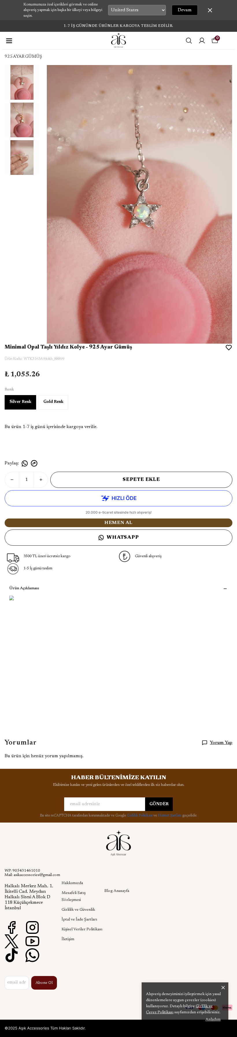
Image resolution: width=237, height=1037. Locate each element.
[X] (11, 941)
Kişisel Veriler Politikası (82, 929)
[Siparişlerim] (201, 40)
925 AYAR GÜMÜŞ (23, 57)
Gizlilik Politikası (140, 815)
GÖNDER (159, 804)
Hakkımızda (72, 883)
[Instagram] (32, 927)
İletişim (68, 939)
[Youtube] (32, 941)
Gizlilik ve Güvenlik (78, 910)
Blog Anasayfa (116, 891)
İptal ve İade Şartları (79, 920)
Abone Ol (44, 983)
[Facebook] (11, 927)
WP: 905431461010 (22, 871)
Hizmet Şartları (170, 815)
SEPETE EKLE (141, 479)
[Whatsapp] (32, 955)
